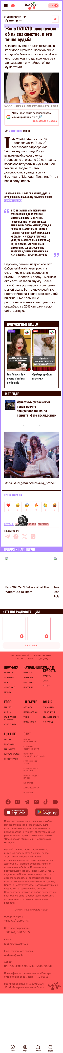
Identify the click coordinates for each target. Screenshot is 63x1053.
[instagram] (17, 802)
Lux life (10, 734)
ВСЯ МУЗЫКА (48, 707)
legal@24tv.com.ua (16, 943)
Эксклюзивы (10, 687)
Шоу (6, 682)
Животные (28, 677)
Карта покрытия (11, 754)
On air (47, 701)
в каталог (31, 645)
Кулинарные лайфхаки (10, 718)
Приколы (28, 672)
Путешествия (30, 722)
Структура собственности (31, 747)
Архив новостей (31, 788)
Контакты (28, 783)
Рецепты (8, 707)
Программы (9, 744)
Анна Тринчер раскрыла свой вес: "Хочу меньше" (34, 404)
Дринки (7, 712)
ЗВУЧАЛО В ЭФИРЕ (51, 717)
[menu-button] (6, 5)
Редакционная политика (31, 769)
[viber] (33, 537)
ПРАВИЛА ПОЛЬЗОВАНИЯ (30, 740)
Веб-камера (9, 749)
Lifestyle (30, 701)
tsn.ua (27, 131)
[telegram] (7, 537)
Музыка (7, 692)
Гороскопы (29, 682)
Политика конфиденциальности (31, 755)
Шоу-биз (9, 524)
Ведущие (8, 739)
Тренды (46, 685)
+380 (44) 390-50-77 (17, 932)
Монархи (8, 672)
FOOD (8, 701)
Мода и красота (49, 668)
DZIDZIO (32, 524)
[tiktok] (46, 802)
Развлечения (31, 667)
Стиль (46, 681)
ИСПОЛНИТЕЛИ (49, 712)
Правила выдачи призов (31, 776)
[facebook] (16, 537)
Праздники (29, 687)
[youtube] (55, 802)
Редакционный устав (31, 762)
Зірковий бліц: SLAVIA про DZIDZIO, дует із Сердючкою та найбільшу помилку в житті (28, 195)
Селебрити (43, 524)
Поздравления (30, 712)
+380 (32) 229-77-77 (17, 920)
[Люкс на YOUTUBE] (13, 5)
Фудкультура (10, 724)
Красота (47, 676)
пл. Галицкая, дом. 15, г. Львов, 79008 (28, 966)
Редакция (28, 792)
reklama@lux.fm (14, 955)
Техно (26, 717)
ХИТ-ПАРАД (48, 722)
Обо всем (28, 707)
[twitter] (25, 537)
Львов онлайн (11, 759)
